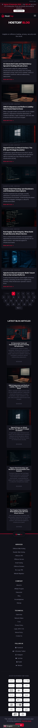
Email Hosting (19, 563)
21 (19, 304)
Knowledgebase (19, 599)
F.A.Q (19, 621)
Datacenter (19, 592)
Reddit (20, 662)
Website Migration (19, 573)
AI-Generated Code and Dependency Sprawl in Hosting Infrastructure (19, 344)
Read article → (8, 79)
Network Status (19, 618)
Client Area (19, 614)
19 (8, 304)
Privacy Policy (19, 625)
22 (24, 304)
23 (30, 304)
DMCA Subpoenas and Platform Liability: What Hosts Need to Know (19, 386)
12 (34, 297)
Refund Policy (19, 632)
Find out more (26, 721)
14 (11, 300)
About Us (19, 585)
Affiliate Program (19, 588)
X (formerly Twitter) (19, 651)
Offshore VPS (19, 555)
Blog (19, 596)
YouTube (19, 658)
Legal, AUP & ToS (19, 629)
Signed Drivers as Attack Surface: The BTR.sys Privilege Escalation (19, 429)
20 (13, 304)
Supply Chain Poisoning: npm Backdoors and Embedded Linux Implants (19, 469)
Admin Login (32, 1)
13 (5, 300)
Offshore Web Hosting (19, 548)
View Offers (19, 10)
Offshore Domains (19, 566)
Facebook (19, 647)
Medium (19, 665)
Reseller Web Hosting (19, 552)
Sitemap (19, 603)
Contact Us (19, 636)
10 (23, 297)
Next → (19, 308)
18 (32, 300)
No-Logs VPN (19, 570)
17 (27, 300)
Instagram (20, 654)
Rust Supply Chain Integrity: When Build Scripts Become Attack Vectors (19, 511)
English (9, 726)
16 (21, 300)
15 (16, 300)
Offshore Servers (19, 559)
